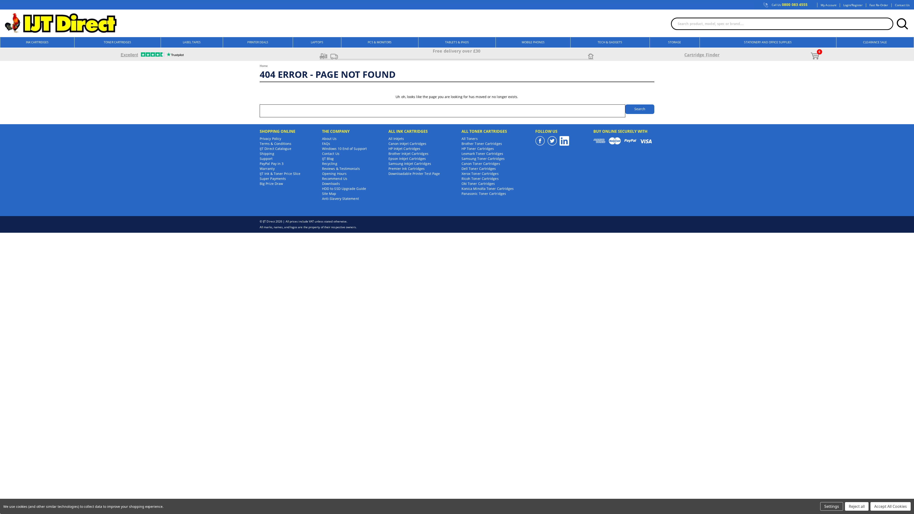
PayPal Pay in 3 (271, 163)
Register (857, 5)
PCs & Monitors (380, 42)
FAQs (326, 143)
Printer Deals (257, 42)
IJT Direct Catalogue (275, 148)
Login (846, 5)
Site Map (329, 193)
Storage (674, 42)
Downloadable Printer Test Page (414, 173)
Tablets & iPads (457, 42)
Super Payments (273, 178)
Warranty (267, 168)
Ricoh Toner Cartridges (480, 178)
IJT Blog (328, 158)
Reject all (857, 506)
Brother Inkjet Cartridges (408, 153)
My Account (828, 5)
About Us (329, 138)
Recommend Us (334, 178)
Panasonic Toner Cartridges (484, 193)
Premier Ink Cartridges (406, 168)
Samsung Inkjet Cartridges (409, 163)
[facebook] (540, 141)
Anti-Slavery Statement (340, 198)
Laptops (317, 42)
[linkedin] (564, 141)
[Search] (902, 23)
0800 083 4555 (790, 5)
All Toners (470, 138)
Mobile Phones (533, 42)
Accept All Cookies (890, 506)
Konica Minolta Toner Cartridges (488, 188)
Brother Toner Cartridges (482, 143)
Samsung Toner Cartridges (483, 158)
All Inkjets (396, 138)
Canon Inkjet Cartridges (407, 143)
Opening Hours (334, 173)
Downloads (331, 183)
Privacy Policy (270, 138)
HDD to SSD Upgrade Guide (344, 188)
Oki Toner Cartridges (478, 183)
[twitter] (552, 141)
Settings (831, 506)
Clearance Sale (875, 42)
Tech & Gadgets (610, 42)
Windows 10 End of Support (344, 148)
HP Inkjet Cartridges (404, 148)
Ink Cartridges (37, 42)
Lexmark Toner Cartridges (482, 153)
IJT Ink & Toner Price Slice (280, 173)
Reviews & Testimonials (341, 168)
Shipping (267, 153)
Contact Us (902, 5)
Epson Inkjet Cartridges (407, 158)
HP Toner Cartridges (478, 148)
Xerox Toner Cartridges (480, 173)
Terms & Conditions (275, 143)
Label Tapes (192, 42)
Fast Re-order (878, 5)
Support (266, 158)
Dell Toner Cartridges (479, 168)
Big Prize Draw (271, 183)
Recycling (329, 163)
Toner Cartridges (117, 42)
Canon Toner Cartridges (481, 163)
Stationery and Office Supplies (767, 42)
